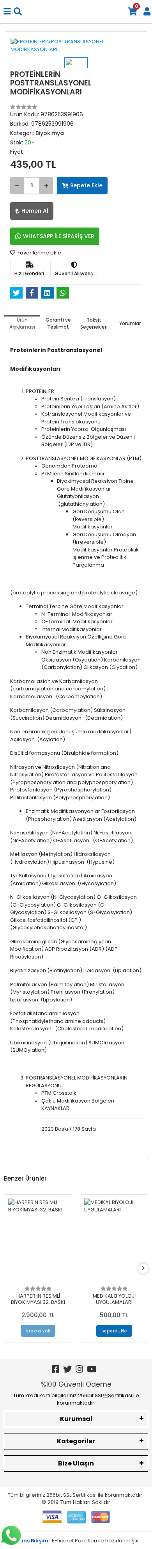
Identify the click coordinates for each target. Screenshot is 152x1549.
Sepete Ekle (86, 185)
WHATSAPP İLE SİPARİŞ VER (58, 236)
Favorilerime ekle (38, 252)
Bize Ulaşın (76, 1463)
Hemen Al (34, 211)
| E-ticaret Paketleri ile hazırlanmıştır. (76, 1540)
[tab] (22, 323)
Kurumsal (76, 1418)
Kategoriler (76, 1441)
